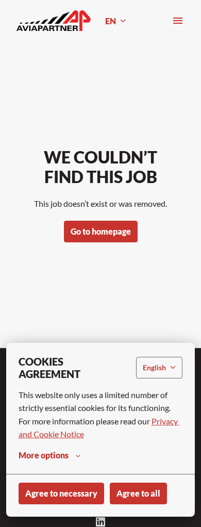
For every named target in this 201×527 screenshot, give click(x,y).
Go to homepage (101, 231)
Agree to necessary (61, 493)
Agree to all (138, 493)
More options (44, 455)
